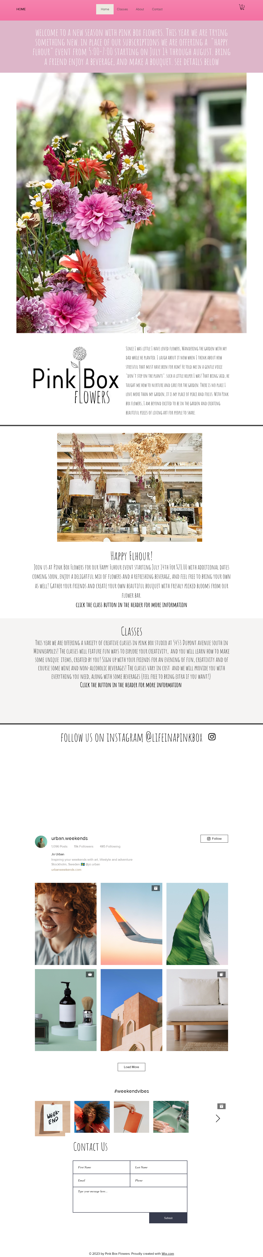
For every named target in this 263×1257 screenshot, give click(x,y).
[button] (242, 7)
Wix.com (168, 1253)
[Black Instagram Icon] (212, 737)
